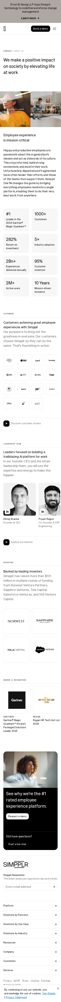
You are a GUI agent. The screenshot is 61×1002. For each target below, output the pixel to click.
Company (8, 951)
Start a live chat (17, 844)
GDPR (16, 980)
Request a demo (17, 816)
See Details (49, 993)
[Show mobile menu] (55, 29)
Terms (25, 980)
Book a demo (40, 28)
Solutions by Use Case (16, 924)
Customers (9, 961)
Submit (54, 886)
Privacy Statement (16, 997)
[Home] (4, 28)
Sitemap (45, 980)
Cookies (34, 980)
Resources (9, 942)
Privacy (7, 980)
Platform (8, 905)
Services (8, 970)
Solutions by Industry (15, 933)
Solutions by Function (15, 915)
